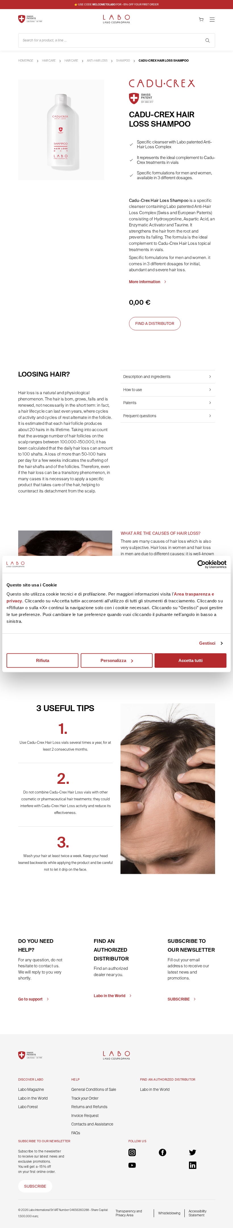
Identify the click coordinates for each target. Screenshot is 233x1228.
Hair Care (49, 60)
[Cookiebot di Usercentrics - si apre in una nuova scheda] (201, 564)
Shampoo (123, 60)
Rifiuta (42, 660)
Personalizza (113, 660)
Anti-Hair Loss (97, 60)
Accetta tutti (190, 660)
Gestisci (207, 643)
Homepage (25, 60)
